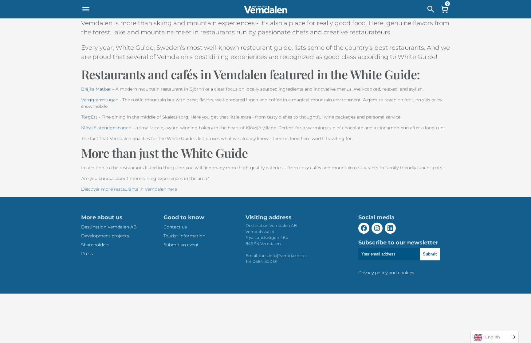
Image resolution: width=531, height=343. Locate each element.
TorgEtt (89, 117)
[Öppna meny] (85, 9)
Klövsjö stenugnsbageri (106, 128)
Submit (430, 254)
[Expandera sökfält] (430, 9)
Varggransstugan (99, 100)
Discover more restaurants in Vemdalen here (129, 189)
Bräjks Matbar (96, 89)
